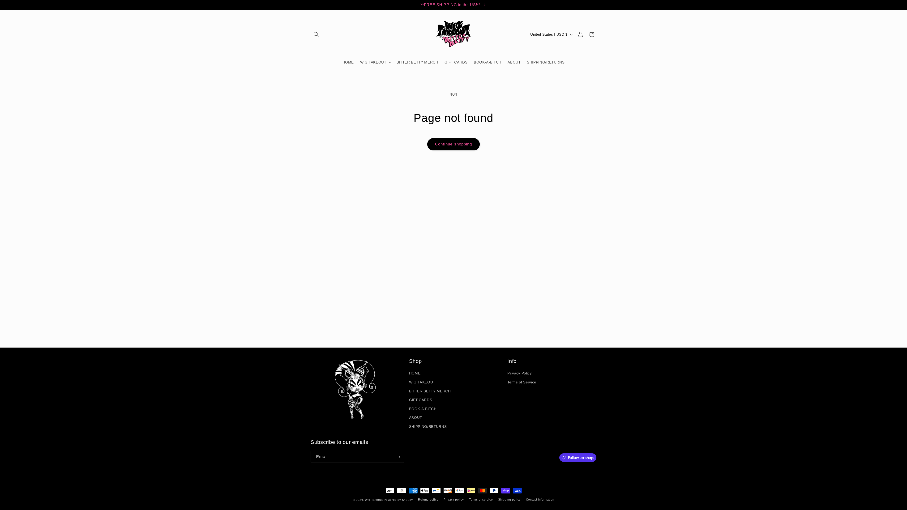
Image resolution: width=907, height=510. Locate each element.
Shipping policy (509, 499)
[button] (316, 34)
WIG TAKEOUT (422, 382)
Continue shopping (453, 144)
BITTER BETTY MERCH (430, 391)
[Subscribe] (398, 457)
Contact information (540, 499)
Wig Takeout (374, 500)
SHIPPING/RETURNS (428, 427)
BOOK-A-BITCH (423, 409)
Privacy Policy (519, 373)
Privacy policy (454, 499)
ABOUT (415, 418)
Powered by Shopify (398, 500)
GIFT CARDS (420, 400)
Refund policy (428, 499)
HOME (415, 373)
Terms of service (481, 499)
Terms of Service (521, 382)
